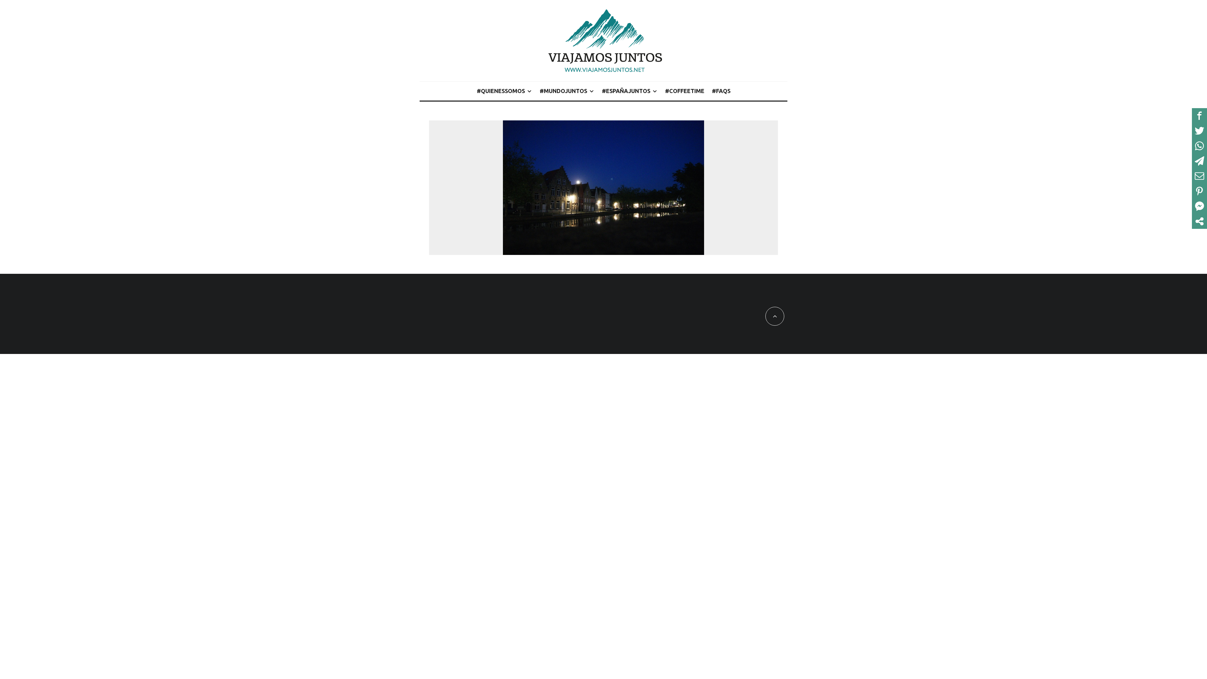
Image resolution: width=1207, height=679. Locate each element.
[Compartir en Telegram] (1199, 160)
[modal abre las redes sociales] (1199, 221)
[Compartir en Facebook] (1199, 115)
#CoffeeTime (684, 91)
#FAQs (721, 91)
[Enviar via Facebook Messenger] (1199, 206)
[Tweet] (1199, 130)
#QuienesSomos (501, 91)
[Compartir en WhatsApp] (1199, 145)
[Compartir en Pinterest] (1199, 191)
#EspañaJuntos (626, 91)
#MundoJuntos (563, 91)
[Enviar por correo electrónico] (1199, 176)
